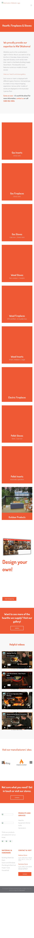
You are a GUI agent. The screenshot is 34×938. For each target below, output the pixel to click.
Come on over (8, 95)
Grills (20, 825)
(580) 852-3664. (9, 101)
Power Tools (6, 868)
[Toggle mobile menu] (31, 5)
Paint (3, 860)
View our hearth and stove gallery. (14, 74)
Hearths (21, 820)
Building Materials (8, 858)
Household (5, 870)
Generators (22, 828)
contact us (20, 98)
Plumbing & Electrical (9, 865)
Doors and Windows (8, 863)
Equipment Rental (24, 823)
